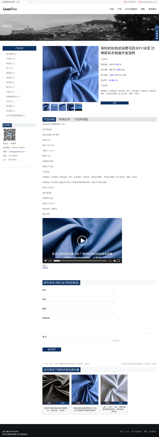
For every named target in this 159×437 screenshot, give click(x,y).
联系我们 (153, 9)
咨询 (114, 103)
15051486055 (131, 2)
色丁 (8, 68)
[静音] (115, 261)
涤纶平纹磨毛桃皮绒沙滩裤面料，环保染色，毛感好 (138, 364)
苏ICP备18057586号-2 (10, 432)
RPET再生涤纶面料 (14, 116)
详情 (49, 403)
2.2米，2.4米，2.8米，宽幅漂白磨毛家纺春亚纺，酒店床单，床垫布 (65, 364)
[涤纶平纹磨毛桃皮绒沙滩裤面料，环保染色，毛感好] (55, 401)
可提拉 (9, 92)
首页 (112, 9)
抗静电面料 (11, 97)
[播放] (45, 261)
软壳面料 (10, 54)
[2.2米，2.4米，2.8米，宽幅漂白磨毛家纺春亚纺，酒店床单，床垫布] (114, 401)
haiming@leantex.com (149, 2)
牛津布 (9, 59)
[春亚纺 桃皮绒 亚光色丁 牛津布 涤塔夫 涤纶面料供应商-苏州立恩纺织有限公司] (10, 12)
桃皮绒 (154, 29)
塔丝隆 (9, 106)
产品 (119, 9)
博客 (143, 9)
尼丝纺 (9, 82)
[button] (82, 241)
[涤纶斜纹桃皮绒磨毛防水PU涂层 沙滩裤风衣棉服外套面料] (85, 401)
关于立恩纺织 (131, 9)
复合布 (9, 87)
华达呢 (9, 111)
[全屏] (119, 261)
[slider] (80, 260)
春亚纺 (9, 63)
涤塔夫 (9, 78)
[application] (82, 240)
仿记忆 (9, 101)
